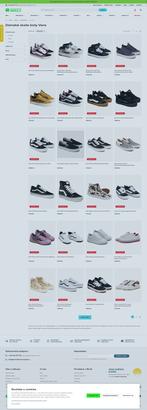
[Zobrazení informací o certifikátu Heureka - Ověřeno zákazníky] (1, 41)
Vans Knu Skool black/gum (95, 118)
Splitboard (63, 15)
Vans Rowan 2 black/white (95, 304)
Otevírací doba (78, 373)
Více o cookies (15, 403)
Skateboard (34, 15)
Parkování (77, 378)
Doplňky (111, 15)
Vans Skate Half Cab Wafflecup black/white (93, 71)
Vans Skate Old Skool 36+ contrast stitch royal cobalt (123, 71)
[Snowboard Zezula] (13, 10)
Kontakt (139, 5)
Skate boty (23, 20)
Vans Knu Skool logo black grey (125, 211)
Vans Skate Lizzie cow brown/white (98, 211)
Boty (88, 15)
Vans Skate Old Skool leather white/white (64, 305)
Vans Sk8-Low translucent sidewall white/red (123, 257)
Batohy (99, 15)
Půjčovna (77, 381)
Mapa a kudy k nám (80, 376)
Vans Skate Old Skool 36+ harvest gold (41, 118)
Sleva (9, 38)
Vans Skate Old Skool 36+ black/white (70, 118)
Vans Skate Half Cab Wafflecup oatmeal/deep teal (67, 71)
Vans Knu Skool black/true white (39, 163)
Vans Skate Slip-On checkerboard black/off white (124, 164)
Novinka (10, 35)
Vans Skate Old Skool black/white (97, 163)
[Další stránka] (140, 31)
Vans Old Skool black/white (37, 211)
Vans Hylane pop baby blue (95, 257)
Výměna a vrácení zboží (12, 378)
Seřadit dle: (31, 31)
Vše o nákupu (97, 5)
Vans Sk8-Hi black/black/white (67, 211)
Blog (125, 5)
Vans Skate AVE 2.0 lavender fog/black (41, 257)
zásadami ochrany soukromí (99, 358)
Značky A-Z (125, 15)
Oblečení (76, 15)
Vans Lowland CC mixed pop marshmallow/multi (122, 305)
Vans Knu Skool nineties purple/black (41, 70)
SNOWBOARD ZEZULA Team (48, 381)
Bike (6, 15)
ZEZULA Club (108, 5)
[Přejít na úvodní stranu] (6, 20)
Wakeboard (19, 15)
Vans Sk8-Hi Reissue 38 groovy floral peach (35, 305)
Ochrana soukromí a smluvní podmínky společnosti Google (29, 400)
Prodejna (118, 5)
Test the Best (44, 376)
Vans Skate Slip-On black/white (68, 163)
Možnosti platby (10, 376)
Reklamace (8, 381)
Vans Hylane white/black (65, 257)
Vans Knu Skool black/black (123, 118)
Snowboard (48, 15)
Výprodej (137, 15)
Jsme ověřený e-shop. (116, 370)
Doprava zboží (9, 373)
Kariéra (131, 5)
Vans (10, 20)
